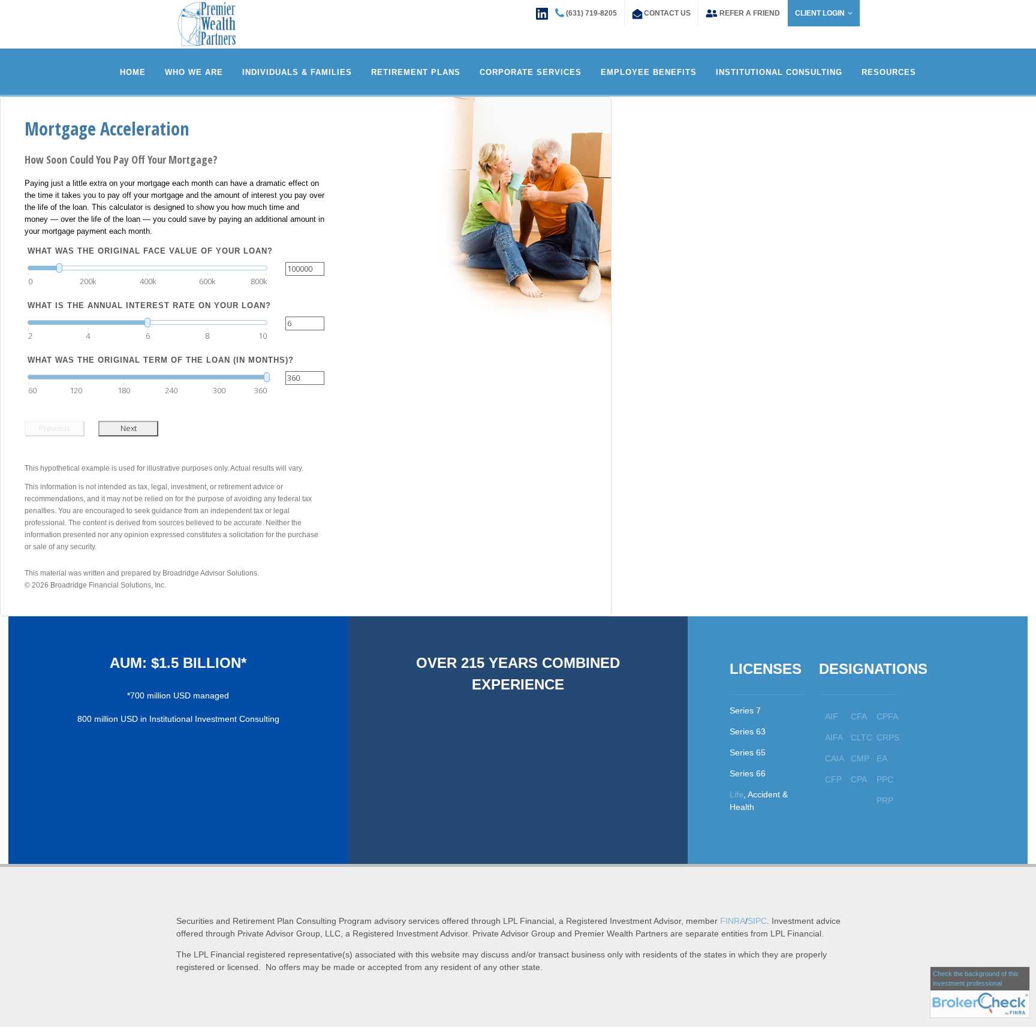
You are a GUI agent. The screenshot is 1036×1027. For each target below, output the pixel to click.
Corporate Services (531, 72)
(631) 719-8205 (591, 13)
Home (133, 72)
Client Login (820, 13)
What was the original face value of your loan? (150, 250)
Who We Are (194, 72)
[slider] (147, 268)
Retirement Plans (415, 72)
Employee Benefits (649, 72)
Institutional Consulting (779, 72)
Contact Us (667, 13)
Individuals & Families (297, 72)
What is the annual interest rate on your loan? (149, 305)
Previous (54, 428)
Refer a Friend (749, 13)
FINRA (732, 921)
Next (129, 428)
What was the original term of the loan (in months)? (161, 360)
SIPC (757, 921)
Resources (889, 72)
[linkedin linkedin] (542, 12)
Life (736, 794)
